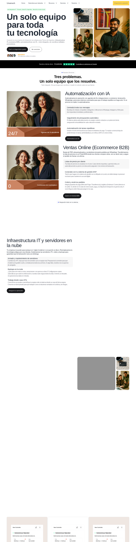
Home (23, 3)
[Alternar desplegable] (45, 3)
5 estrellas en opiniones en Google (86, 64)
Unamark (11, 3)
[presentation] (97, 110)
